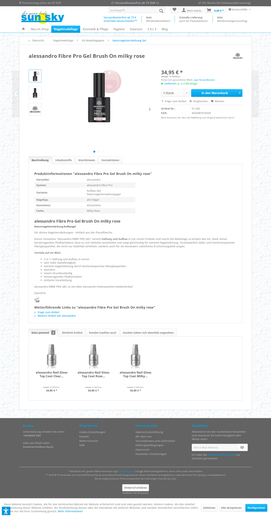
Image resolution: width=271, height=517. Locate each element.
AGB (81, 445)
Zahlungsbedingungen (150, 445)
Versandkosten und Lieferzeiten (155, 441)
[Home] (23, 29)
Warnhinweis (86, 160)
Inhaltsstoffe (63, 160)
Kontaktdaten (110, 160)
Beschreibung (40, 160)
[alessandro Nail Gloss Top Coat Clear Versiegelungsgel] (51, 356)
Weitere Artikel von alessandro (56, 315)
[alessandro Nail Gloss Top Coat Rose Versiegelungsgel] (93, 356)
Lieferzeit (170, 83)
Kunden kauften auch (102, 332)
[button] (6, 511)
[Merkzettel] (174, 10)
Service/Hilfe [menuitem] (239, 9)
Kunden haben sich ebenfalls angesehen (148, 332)
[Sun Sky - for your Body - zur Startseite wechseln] (42, 17)
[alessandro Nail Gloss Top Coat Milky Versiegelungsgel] (135, 356)
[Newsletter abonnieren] (242, 447)
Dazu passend (43, 332)
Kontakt (84, 436)
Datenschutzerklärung (149, 432)
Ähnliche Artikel (72, 332)
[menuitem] (136, 10)
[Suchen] (161, 11)
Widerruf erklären (135, 487)
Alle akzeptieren (231, 507)
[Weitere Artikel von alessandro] (237, 56)
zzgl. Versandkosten (204, 79)
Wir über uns (144, 436)
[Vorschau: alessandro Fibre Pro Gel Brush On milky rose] (35, 109)
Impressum (143, 449)
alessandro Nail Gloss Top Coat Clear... (51, 374)
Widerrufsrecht (88, 441)
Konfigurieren (256, 507)
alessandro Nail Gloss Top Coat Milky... (135, 374)
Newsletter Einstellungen (151, 454)
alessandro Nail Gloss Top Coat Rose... (93, 374)
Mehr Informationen (70, 511)
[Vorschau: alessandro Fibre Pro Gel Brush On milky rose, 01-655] (35, 76)
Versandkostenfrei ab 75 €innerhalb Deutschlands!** (120, 19)
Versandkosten (126, 471)
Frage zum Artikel (175, 101)
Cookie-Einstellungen (92, 432)
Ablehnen (209, 507)
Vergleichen (200, 101)
